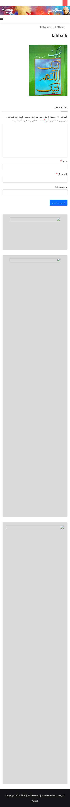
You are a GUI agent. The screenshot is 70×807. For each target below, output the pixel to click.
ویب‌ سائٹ (61, 186)
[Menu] (1, 18)
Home (61, 27)
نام (63, 161)
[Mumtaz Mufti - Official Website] (35, 10)
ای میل (61, 174)
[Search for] (68, 18)
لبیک (53, 27)
